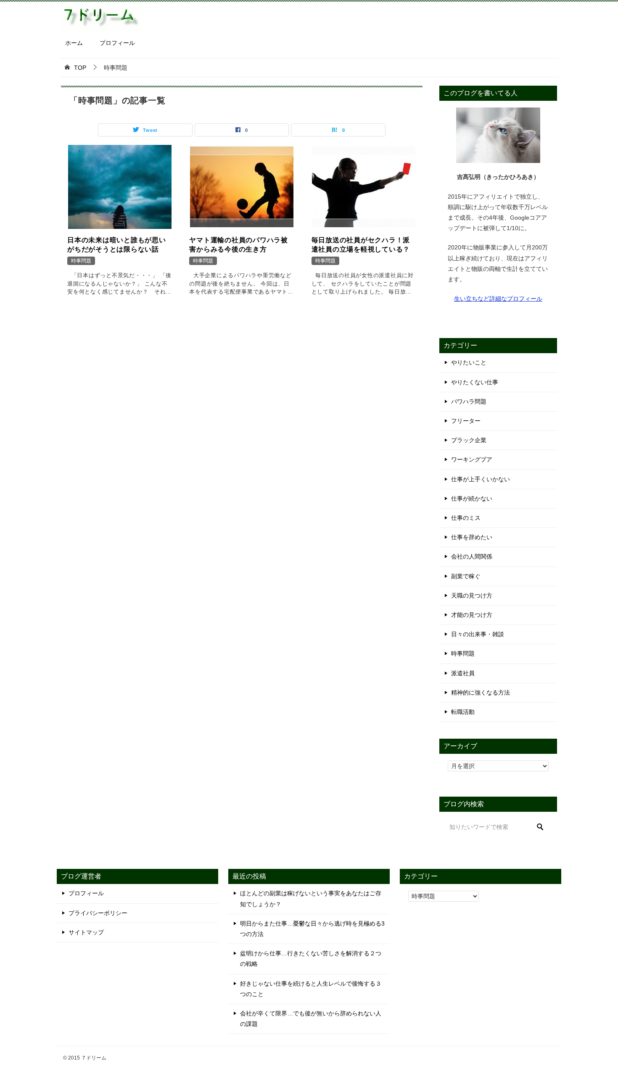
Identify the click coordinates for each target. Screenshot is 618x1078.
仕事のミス (466, 517)
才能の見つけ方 (471, 614)
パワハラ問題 (468, 401)
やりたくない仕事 (474, 382)
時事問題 (81, 261)
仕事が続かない (471, 498)
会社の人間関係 (471, 556)
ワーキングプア (471, 459)
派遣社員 (463, 673)
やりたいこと (468, 362)
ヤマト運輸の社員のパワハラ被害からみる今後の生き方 (238, 244)
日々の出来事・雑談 (477, 634)
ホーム (74, 42)
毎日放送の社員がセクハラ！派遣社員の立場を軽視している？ (361, 244)
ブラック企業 (468, 440)
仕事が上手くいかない (480, 479)
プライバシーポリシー (98, 913)
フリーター (466, 420)
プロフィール (117, 42)
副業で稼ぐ (466, 576)
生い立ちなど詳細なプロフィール (498, 298)
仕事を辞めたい (471, 537)
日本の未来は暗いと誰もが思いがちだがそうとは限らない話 (116, 244)
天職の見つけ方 (471, 595)
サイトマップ (86, 932)
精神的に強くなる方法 (480, 692)
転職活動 (463, 711)
